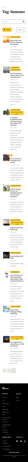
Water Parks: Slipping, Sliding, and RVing (16, 311)
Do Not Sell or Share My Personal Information (6, 420)
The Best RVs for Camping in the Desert (15, 160)
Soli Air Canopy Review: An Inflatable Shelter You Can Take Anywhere (16, 192)
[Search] (23, 21)
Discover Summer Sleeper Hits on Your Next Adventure (17, 75)
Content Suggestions (6, 449)
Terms (3, 406)
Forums (17, 400)
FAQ (3, 400)
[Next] (13, 371)
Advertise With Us (5, 403)
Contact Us (4, 397)
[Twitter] (21, 441)
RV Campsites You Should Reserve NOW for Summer (17, 344)
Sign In (17, 397)
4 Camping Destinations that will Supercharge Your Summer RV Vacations (16, 121)
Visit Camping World (6, 446)
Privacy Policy (5, 409)
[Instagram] (25, 441)
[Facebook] (17, 441)
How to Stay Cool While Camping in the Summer (16, 42)
